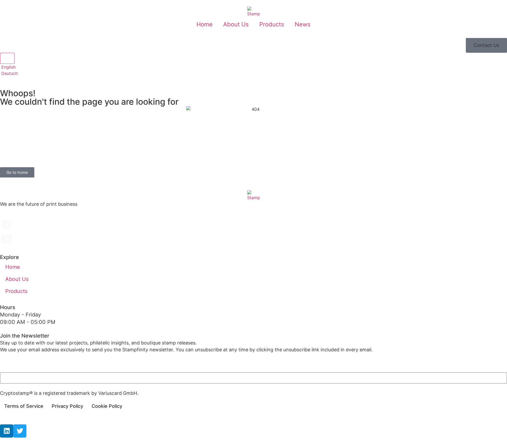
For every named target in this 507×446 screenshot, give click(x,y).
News (303, 24)
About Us (236, 24)
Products (271, 24)
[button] (486, 45)
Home (204, 24)
